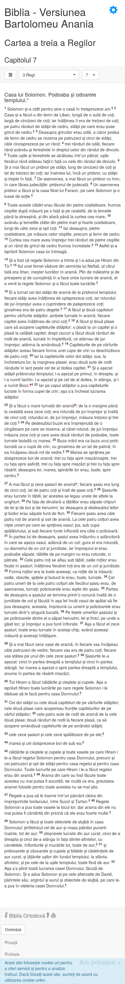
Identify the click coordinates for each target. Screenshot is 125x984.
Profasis (12, 954)
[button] (49, 75)
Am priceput (100, 962)
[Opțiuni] (10, 75)
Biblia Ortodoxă (27, 915)
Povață (11, 942)
